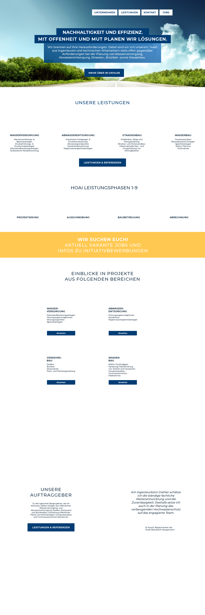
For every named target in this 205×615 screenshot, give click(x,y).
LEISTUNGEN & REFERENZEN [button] (102, 162)
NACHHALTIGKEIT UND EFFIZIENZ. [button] (103, 32)
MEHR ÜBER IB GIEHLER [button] (104, 72)
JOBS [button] (166, 12)
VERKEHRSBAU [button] (67, 589)
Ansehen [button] (61, 333)
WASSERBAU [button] (66, 591)
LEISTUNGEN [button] (129, 12)
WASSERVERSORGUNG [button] (71, 584)
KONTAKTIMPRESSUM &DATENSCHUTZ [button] (47, 594)
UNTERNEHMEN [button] (104, 12)
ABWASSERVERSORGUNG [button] (72, 586)
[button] (103, 245)
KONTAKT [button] (150, 12)
